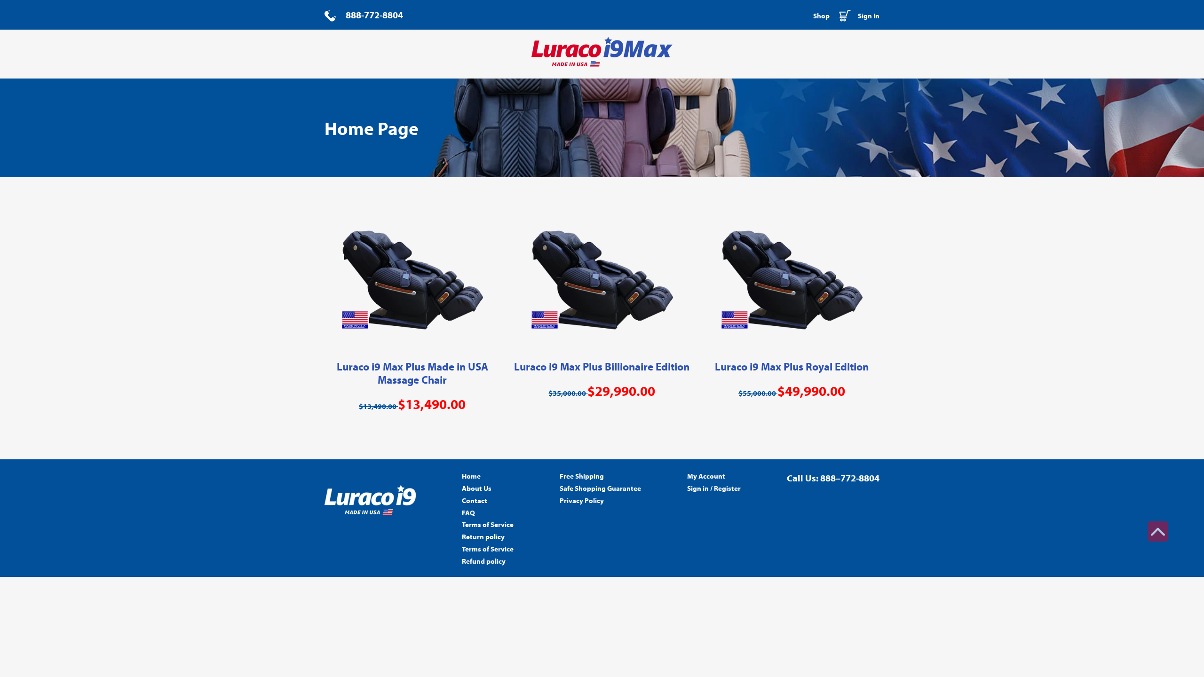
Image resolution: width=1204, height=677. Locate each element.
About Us (476, 488)
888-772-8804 (374, 15)
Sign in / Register (714, 488)
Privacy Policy (582, 500)
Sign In (868, 15)
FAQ (468, 512)
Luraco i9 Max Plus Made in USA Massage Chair (412, 373)
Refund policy (484, 561)
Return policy (483, 536)
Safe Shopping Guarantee (600, 488)
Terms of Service (488, 524)
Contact (474, 500)
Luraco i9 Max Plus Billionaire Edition (601, 366)
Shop (821, 15)
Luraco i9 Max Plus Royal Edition (792, 366)
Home (471, 476)
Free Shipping (582, 476)
